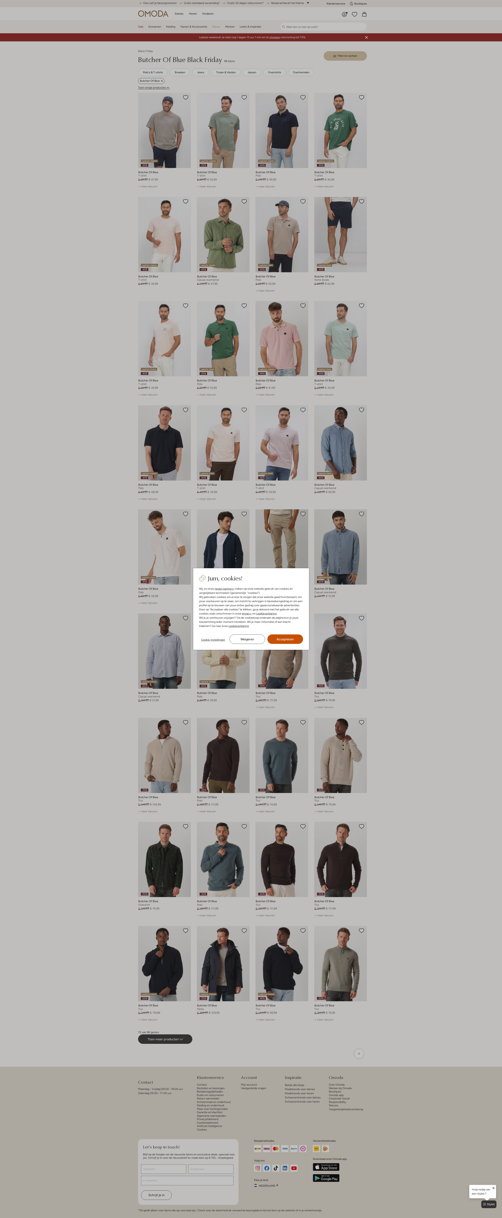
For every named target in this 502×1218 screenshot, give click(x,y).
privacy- (247, 613)
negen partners (224, 588)
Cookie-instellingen (213, 639)
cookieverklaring (266, 613)
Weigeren (247, 639)
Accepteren (285, 639)
